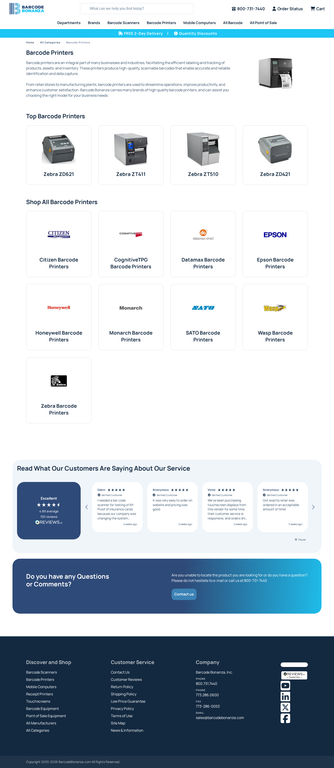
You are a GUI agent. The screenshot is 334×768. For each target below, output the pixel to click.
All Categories (50, 42)
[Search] (84, 8)
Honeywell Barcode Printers (58, 336)
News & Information (127, 730)
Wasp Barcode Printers (275, 336)
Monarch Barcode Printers (130, 336)
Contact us (184, 594)
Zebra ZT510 (203, 174)
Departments (69, 22)
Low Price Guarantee (128, 701)
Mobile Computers (199, 22)
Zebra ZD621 (58, 174)
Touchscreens (38, 701)
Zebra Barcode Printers (59, 409)
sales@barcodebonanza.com (220, 717)
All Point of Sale (263, 22)
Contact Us (120, 672)
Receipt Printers (39, 693)
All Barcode (233, 22)
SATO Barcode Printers (203, 336)
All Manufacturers (41, 723)
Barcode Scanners (123, 22)
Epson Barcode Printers (275, 263)
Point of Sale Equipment (46, 715)
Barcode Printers (161, 22)
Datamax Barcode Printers (203, 263)
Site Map (118, 723)
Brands (94, 22)
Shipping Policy (123, 693)
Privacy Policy (122, 708)
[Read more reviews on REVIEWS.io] (48, 523)
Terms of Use (121, 715)
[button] (86, 507)
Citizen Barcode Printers (59, 263)
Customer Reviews (126, 679)
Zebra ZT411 (131, 174)
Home (30, 42)
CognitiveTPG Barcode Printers (130, 263)
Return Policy (122, 686)
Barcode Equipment (42, 708)
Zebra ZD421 (275, 174)
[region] (200, 507)
